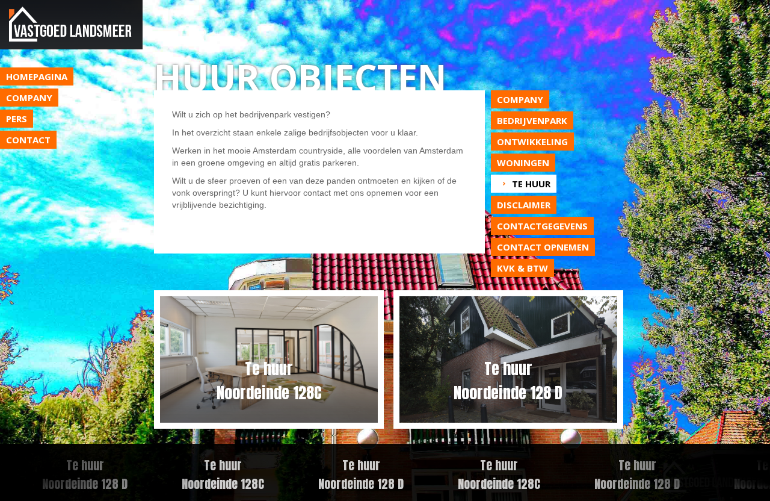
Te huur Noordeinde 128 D (350, 474)
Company (29, 98)
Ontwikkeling (532, 141)
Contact (28, 140)
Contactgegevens (542, 226)
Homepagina (36, 76)
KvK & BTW (522, 268)
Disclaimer (523, 205)
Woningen (523, 163)
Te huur (531, 184)
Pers (16, 119)
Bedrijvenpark (532, 120)
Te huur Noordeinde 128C (212, 474)
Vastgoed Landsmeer (71, 24)
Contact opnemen (543, 247)
